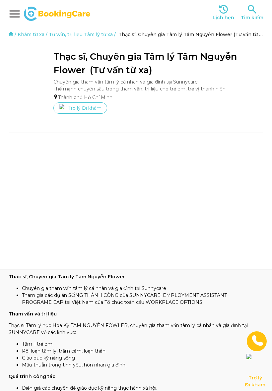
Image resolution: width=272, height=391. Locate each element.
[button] (15, 14)
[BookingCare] (57, 13)
